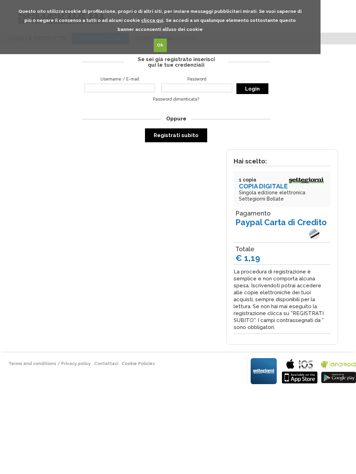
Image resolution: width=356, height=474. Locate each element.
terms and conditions (32, 363)
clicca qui (152, 20)
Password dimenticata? (176, 99)
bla (299, 370)
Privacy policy (76, 363)
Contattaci (106, 363)
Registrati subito (176, 135)
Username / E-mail (119, 79)
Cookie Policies (138, 363)
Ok (160, 45)
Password (197, 79)
